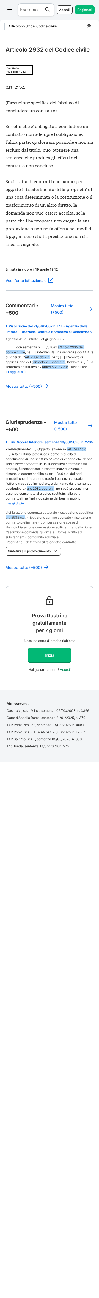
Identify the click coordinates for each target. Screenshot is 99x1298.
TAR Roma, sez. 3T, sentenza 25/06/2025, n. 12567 (46, 732)
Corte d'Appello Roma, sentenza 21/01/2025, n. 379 (46, 718)
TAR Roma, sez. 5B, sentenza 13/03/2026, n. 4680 (45, 725)
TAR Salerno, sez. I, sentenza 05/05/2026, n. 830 (44, 739)
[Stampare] (89, 26)
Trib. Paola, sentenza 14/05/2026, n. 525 (38, 746)
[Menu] (9, 9)
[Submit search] (47, 9)
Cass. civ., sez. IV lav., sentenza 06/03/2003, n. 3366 (48, 711)
